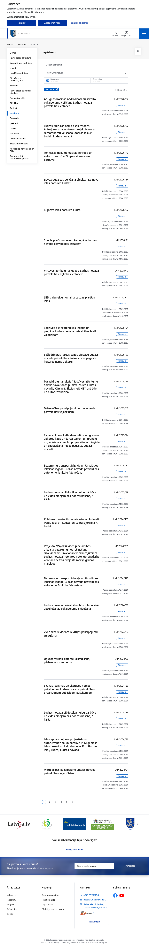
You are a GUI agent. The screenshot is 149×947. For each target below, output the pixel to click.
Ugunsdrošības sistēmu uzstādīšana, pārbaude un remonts (67, 660)
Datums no (54, 79)
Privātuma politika (50, 895)
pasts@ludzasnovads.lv (95, 899)
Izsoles (13, 128)
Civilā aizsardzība (18, 138)
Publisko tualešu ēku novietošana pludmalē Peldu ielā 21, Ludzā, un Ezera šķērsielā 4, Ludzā (71, 522)
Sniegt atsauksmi (74, 849)
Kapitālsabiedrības (19, 73)
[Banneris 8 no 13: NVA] (102, 824)
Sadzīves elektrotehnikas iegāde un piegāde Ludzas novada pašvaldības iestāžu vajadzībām (71, 331)
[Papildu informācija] (94, 913)
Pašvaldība (12, 909)
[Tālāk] (137, 824)
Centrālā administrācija (21, 63)
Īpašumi (14, 123)
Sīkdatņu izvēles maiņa (53, 909)
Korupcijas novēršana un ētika (22, 149)
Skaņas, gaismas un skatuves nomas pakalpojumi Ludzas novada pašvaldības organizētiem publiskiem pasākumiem (69, 689)
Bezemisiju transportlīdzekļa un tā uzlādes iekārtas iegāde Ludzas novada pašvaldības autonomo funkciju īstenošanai (71, 469)
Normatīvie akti (17, 98)
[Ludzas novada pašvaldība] (20, 33)
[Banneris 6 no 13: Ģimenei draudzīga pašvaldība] (46, 824)
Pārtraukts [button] (122, 105)
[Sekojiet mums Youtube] (121, 895)
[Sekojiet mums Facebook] (115, 895)
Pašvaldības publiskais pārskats (20, 91)
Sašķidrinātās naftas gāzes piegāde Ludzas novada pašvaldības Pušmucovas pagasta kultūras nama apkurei (71, 358)
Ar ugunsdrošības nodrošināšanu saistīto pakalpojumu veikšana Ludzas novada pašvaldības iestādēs (70, 102)
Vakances (14, 133)
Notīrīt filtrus (122, 90)
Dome (13, 52)
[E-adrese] (86, 913)
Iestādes (14, 68)
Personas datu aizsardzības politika (19, 157)
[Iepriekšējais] (12, 824)
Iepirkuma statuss (55, 72)
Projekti (13, 108)
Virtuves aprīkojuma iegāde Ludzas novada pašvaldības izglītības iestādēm (71, 272)
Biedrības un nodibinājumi (16, 79)
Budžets (14, 85)
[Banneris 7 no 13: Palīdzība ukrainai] (74, 824)
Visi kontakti (94, 921)
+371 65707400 (91, 895)
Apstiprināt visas (52, 22)
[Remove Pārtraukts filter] (57, 89)
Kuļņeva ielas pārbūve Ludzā (62, 210)
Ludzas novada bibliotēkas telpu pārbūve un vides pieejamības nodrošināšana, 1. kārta (70, 496)
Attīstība (14, 103)
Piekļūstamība (48, 899)
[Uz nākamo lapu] (78, 802)
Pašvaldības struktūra (20, 57)
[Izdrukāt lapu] (138, 51)
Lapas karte (47, 904)
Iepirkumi (14, 113)
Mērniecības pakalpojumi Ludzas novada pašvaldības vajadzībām (69, 410)
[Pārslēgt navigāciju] (144, 33)
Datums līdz (97, 79)
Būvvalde (14, 118)
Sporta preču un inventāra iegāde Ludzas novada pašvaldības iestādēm (70, 242)
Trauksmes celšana (19, 143)
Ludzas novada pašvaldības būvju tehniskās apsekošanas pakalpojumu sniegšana (71, 606)
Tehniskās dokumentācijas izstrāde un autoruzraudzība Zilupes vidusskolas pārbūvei (68, 156)
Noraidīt (21, 22)
